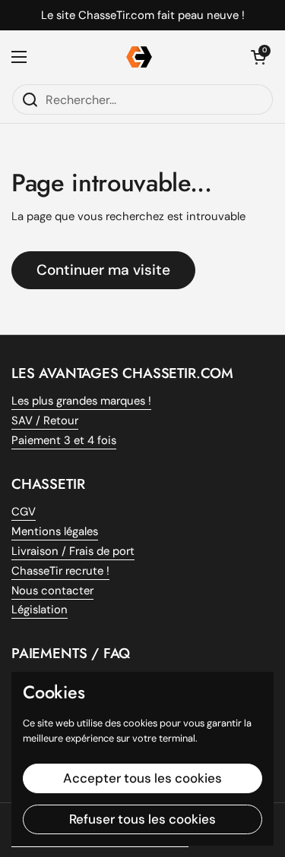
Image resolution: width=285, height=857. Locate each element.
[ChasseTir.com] (139, 57)
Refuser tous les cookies (142, 819)
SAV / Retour (44, 420)
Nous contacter (52, 590)
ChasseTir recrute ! (60, 570)
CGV (23, 511)
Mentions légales (54, 531)
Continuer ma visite (103, 269)
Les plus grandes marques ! (81, 400)
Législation (39, 609)
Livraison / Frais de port (73, 551)
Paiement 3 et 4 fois (63, 440)
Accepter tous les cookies (142, 778)
